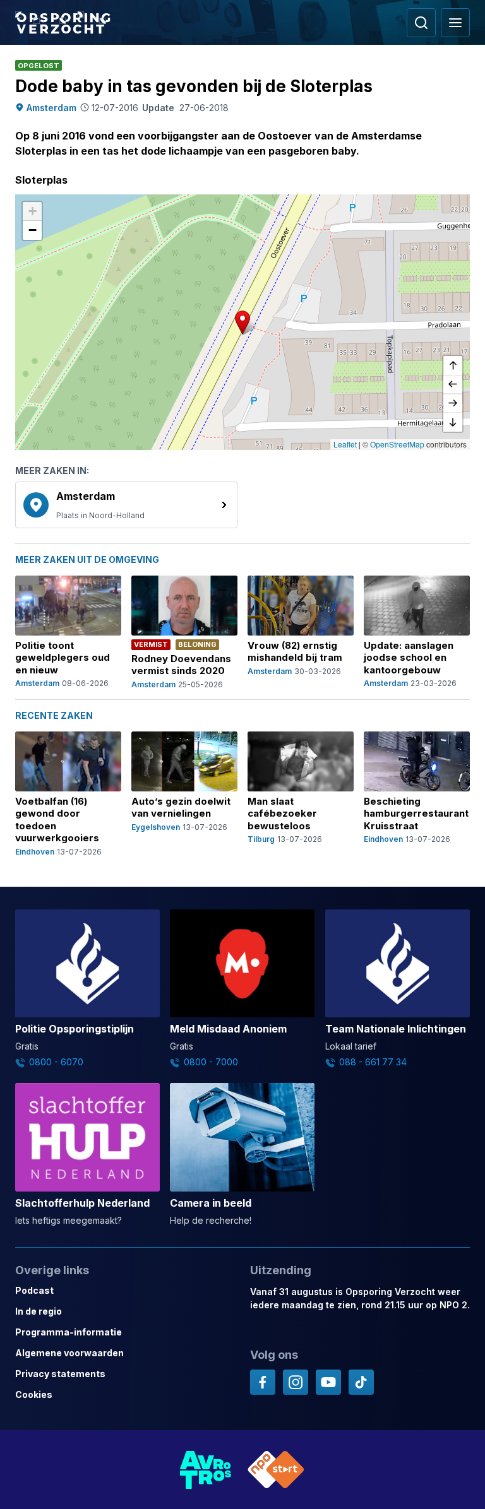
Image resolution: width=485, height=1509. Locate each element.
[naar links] (452, 384)
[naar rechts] (452, 403)
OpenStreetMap (397, 444)
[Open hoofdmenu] (455, 22)
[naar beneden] (452, 422)
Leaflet (345, 444)
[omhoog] (452, 365)
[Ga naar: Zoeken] (421, 22)
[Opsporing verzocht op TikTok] (361, 1382)
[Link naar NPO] (276, 1469)
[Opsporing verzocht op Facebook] (262, 1382)
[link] (126, 505)
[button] (242, 322)
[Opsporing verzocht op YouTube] (328, 1382)
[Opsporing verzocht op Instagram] (295, 1382)
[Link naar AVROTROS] (206, 1469)
